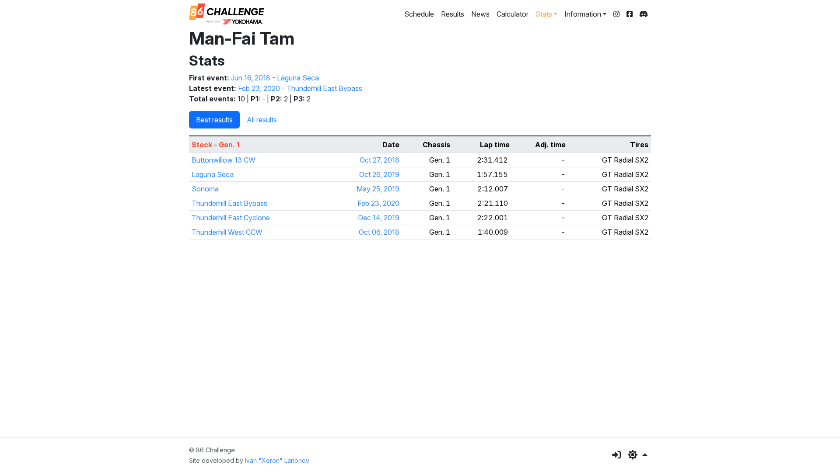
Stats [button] (544, 14)
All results (262, 119)
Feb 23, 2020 (378, 203)
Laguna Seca (213, 174)
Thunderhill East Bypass (229, 203)
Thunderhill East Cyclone (231, 217)
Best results (214, 119)
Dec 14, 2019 (378, 217)
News (480, 14)
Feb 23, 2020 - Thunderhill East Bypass (300, 88)
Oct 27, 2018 (379, 160)
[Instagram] (616, 14)
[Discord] (643, 14)
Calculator (512, 14)
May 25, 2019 (378, 188)
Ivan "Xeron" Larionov (277, 460)
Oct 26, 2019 (379, 174)
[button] (637, 455)
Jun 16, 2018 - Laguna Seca (275, 77)
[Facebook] (629, 14)
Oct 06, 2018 (379, 232)
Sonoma (205, 188)
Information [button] (582, 14)
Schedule (419, 14)
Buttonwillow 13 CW (224, 160)
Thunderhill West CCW (227, 232)
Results (452, 14)
